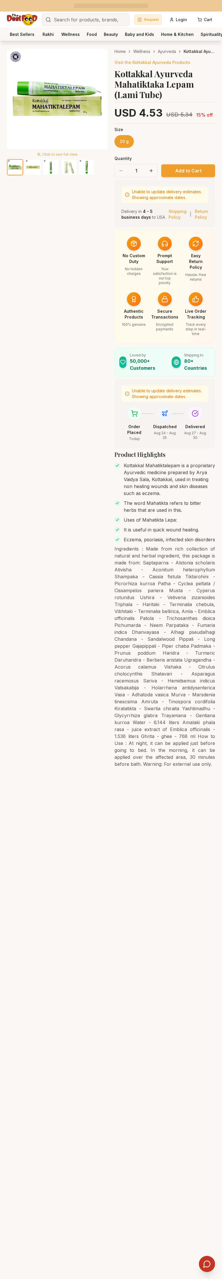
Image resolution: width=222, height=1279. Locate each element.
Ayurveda (167, 51)
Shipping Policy (177, 214)
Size (118, 129)
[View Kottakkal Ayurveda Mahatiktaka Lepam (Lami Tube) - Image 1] (15, 167)
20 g (124, 141)
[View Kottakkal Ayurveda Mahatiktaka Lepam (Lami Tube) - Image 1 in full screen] (57, 99)
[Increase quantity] (151, 170)
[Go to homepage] (22, 19)
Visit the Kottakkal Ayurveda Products (152, 62)
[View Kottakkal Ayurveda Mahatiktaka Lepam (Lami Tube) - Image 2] (33, 167)
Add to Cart (188, 171)
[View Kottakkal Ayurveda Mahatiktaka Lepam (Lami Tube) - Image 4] (69, 167)
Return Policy (201, 214)
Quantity (123, 158)
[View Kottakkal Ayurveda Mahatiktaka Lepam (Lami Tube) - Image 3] (51, 167)
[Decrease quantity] (121, 170)
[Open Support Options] (207, 1264)
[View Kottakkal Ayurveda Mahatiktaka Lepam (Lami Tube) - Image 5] (87, 167)
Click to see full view (59, 154)
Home (120, 51)
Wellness (141, 51)
